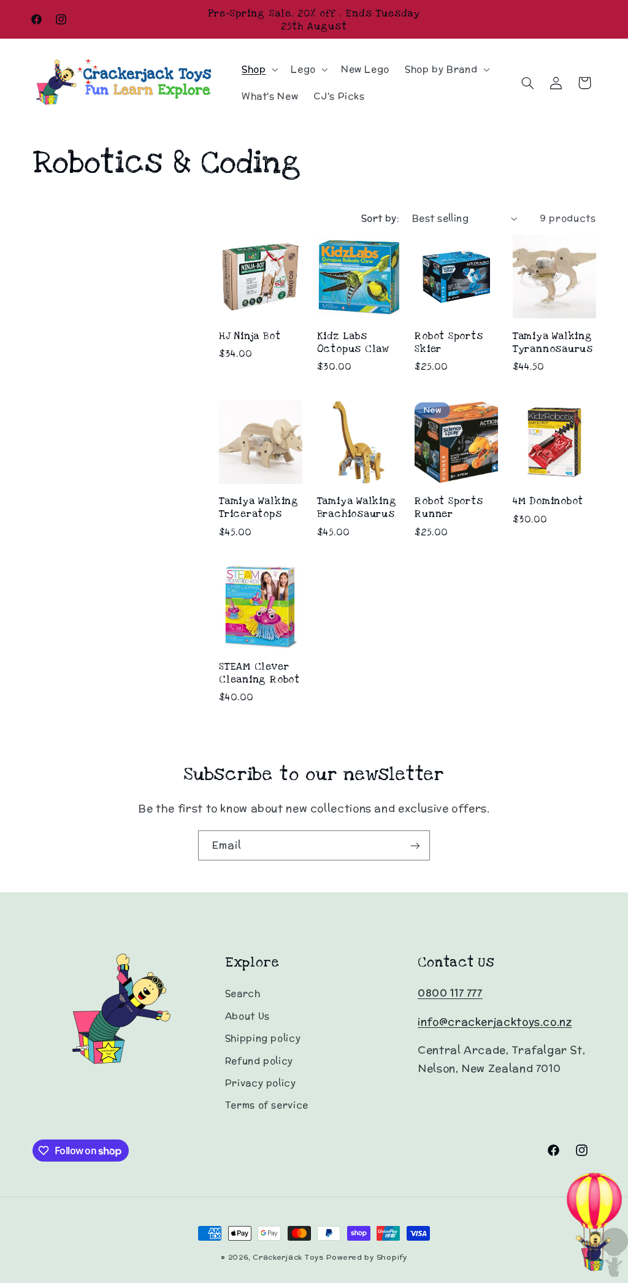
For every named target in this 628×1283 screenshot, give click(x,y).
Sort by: (380, 218)
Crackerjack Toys (288, 1257)
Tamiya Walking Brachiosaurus (357, 507)
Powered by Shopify (366, 1257)
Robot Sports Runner (449, 507)
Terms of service (266, 1104)
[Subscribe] (415, 845)
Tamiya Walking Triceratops (259, 507)
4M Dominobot (548, 500)
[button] (258, 69)
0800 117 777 (450, 993)
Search (243, 993)
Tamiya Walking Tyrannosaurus (553, 342)
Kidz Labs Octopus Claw (353, 342)
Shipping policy (263, 1038)
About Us (247, 1015)
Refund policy (259, 1060)
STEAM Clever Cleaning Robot (259, 673)
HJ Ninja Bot (249, 335)
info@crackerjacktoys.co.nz (495, 1021)
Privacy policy (260, 1082)
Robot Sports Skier (449, 342)
